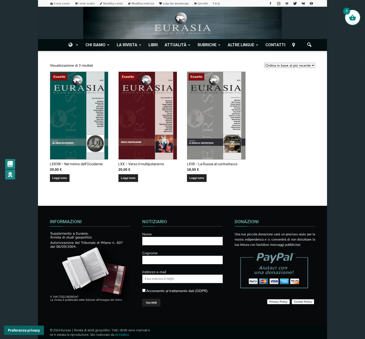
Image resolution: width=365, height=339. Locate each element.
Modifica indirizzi (143, 3)
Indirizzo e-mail (154, 272)
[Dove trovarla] (294, 45)
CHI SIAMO (95, 44)
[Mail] (287, 3)
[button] (309, 45)
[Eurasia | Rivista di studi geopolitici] (182, 23)
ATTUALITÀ (175, 44)
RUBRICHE (207, 44)
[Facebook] (270, 3)
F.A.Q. (216, 3)
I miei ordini (86, 3)
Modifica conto (113, 3)
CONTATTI (275, 44)
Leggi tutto (59, 177)
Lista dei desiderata (176, 3)
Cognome (150, 253)
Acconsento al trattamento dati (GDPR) (177, 291)
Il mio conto (62, 3)
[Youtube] (311, 3)
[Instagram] (278, 3)
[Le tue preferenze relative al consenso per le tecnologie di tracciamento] (24, 330)
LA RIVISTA (127, 44)
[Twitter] (295, 3)
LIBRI (153, 44)
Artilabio (122, 335)
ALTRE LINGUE (241, 44)
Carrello (202, 3)
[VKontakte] (303, 3)
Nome (147, 234)
